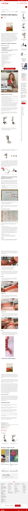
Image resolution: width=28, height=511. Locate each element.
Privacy (15, 486)
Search (26, 7)
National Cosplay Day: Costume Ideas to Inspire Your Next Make (24, 85)
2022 (21, 121)
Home (1, 9)
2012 (21, 134)
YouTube (24, 492)
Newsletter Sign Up (17, 491)
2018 (21, 126)
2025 (21, 117)
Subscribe (23, 103)
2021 (21, 122)
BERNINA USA (16, 490)
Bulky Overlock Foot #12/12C (5, 47)
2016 (21, 129)
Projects (9, 485)
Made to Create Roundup (5, 464)
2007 (21, 140)
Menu (18, 3)
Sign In (15, 492)
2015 (21, 130)
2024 (21, 118)
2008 (21, 139)
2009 (21, 138)
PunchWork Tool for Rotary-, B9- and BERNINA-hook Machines (10, 49)
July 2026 (22, 109)
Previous (3, 11)
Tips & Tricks (9, 486)
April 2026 (22, 113)
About (9, 490)
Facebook (24, 485)
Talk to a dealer (24, 79)
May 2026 (22, 112)
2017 (21, 127)
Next (16, 11)
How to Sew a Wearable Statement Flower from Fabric (24, 93)
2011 (21, 135)
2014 (21, 131)
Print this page (4, 430)
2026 (21, 116)
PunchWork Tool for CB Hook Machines (7, 50)
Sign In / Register (23, 3)
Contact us (16, 485)
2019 (21, 125)
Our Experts (9, 489)
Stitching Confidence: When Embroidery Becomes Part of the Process (3, 500)
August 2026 (22, 108)
